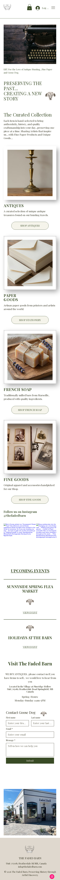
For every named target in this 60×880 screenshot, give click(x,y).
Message (10, 740)
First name (11, 717)
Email (9, 728)
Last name (35, 717)
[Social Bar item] (52, 876)
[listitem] (20, 539)
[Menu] (53, 7)
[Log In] (36, 8)
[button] (29, 7)
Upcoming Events (30, 570)
